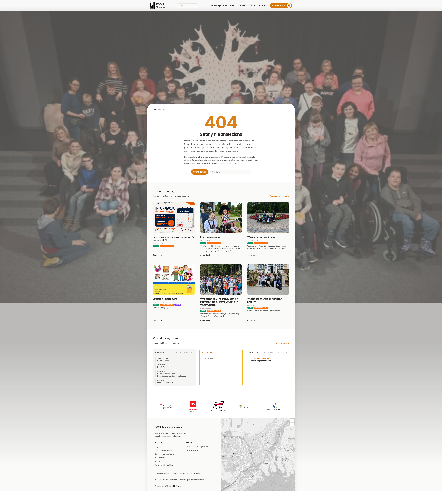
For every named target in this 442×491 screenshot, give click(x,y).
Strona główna (199, 172)
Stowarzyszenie (219, 5)
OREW (233, 5)
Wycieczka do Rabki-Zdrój (261, 237)
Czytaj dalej (158, 255)
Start (154, 110)
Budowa (262, 5)
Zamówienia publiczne (164, 454)
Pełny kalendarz (282, 343)
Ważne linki (160, 457)
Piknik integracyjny (210, 237)
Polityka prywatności (164, 450)
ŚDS (253, 5)
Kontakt (158, 461)
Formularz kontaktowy (165, 465)
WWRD (243, 5)
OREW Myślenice (177, 473)
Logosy (158, 446)
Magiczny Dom (193, 473)
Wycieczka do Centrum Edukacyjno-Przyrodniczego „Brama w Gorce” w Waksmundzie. (219, 301)
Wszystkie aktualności (279, 196)
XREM (176, 486)
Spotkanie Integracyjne (165, 298)
